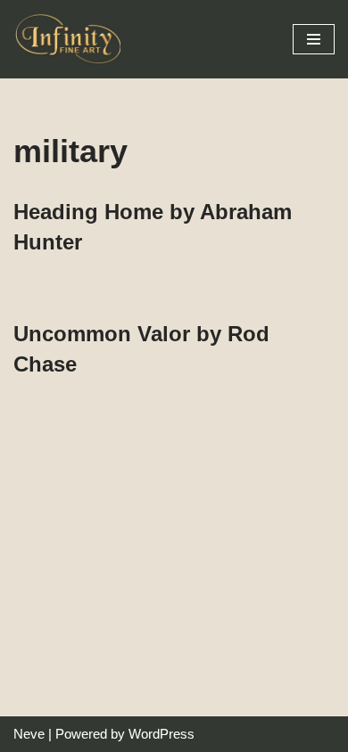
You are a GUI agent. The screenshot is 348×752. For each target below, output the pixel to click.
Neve (29, 733)
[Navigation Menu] (314, 39)
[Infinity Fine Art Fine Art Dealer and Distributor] (71, 39)
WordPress (161, 733)
